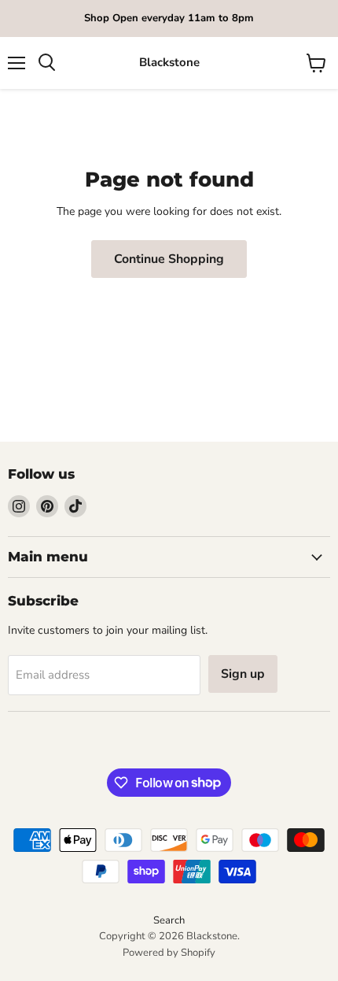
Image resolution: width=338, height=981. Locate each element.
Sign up (243, 674)
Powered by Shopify (169, 953)
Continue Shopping (169, 259)
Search (169, 920)
